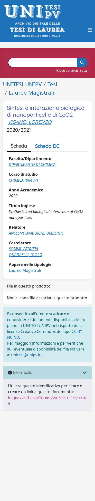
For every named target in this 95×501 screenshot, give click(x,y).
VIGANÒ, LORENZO (29, 122)
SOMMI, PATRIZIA (23, 248)
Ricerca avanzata (71, 70)
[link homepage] (34, 12)
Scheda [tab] (19, 146)
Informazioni (23, 372)
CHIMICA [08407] (23, 180)
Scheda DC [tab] (47, 146)
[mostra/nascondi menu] (90, 29)
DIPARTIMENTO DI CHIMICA (32, 164)
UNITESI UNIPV (22, 84)
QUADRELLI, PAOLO (25, 254)
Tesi (52, 84)
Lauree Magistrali (31, 92)
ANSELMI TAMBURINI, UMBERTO (36, 233)
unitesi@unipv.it (25, 355)
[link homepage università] (37, 30)
